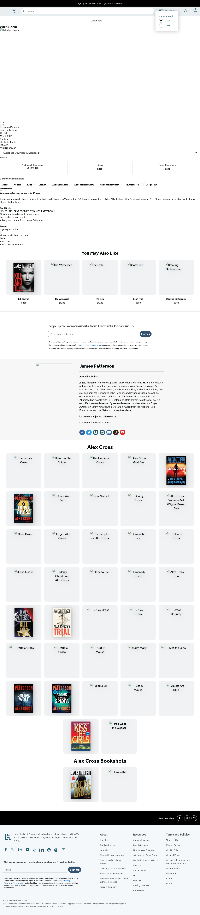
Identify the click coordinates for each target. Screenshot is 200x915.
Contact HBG (139, 870)
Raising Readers (141, 885)
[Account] (185, 11)
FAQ (135, 875)
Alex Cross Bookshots (11, 244)
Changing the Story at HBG (113, 868)
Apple (5, 184)
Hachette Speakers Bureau (146, 860)
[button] (100, 123)
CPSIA (169, 878)
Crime (24, 235)
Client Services (140, 844)
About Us (104, 839)
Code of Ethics (173, 854)
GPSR (169, 883)
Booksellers (138, 890)
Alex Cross (5, 241)
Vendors (137, 880)
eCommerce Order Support (146, 854)
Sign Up (145, 334)
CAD (167, 25)
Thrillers (14, 235)
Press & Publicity (108, 886)
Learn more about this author (95, 422)
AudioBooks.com (60, 184)
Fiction (3, 235)
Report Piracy (173, 868)
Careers (137, 865)
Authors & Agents (141, 839)
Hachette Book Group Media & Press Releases (114, 880)
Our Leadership (107, 844)
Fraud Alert (171, 873)
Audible (17, 184)
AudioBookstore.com (109, 184)
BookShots (96, 20)
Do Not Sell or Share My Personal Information (178, 862)
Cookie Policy (173, 850)
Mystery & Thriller (9, 229)
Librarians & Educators (144, 850)
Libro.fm (42, 184)
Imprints (104, 850)
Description (6, 188)
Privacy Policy (173, 844)
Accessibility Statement (111, 873)
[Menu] (5, 11)
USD (167, 20)
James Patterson (11, 127)
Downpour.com (132, 184)
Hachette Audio (8, 142)
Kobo (29, 184)
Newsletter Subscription (112, 854)
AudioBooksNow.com (84, 184)
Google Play (151, 184)
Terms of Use (172, 839)
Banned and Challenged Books (111, 862)
